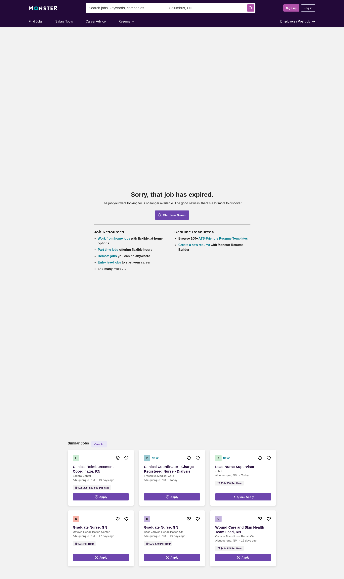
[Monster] (43, 8)
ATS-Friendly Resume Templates (223, 238)
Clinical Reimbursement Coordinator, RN (93, 469)
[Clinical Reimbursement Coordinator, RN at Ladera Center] (101, 477)
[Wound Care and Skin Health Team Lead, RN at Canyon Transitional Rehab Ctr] (243, 538)
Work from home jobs (114, 238)
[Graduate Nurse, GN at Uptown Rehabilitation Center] (101, 538)
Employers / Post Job (295, 21)
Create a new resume (194, 245)
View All (99, 444)
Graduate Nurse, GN (90, 527)
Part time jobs (108, 249)
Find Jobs (36, 21)
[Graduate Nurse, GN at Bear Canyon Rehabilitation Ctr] (172, 538)
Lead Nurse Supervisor (234, 467)
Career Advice (96, 21)
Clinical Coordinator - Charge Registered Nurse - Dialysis (169, 469)
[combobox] (126, 8)
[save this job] (126, 458)
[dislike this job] (117, 458)
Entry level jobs (109, 262)
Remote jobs (107, 256)
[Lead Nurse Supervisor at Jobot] (243, 477)
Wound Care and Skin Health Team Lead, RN (239, 529)
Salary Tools (64, 21)
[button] (250, 8)
